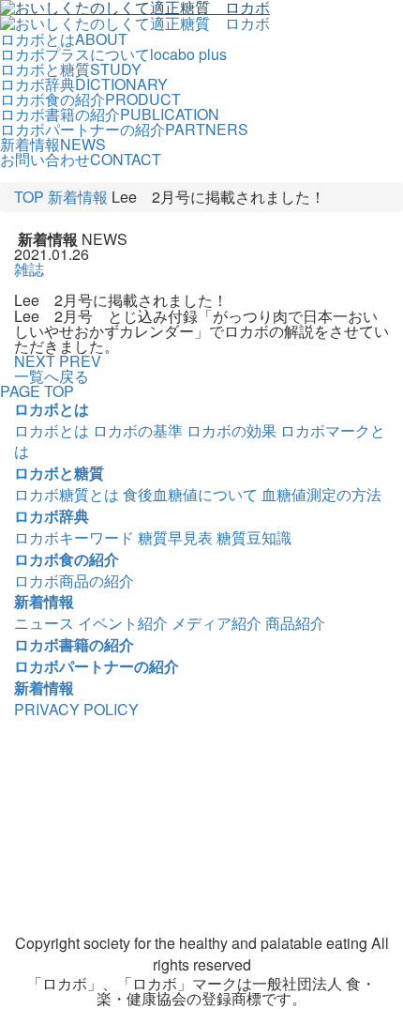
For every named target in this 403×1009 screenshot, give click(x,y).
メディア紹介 (216, 623)
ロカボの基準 (138, 430)
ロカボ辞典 (51, 516)
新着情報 (78, 196)
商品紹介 (295, 623)
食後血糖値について (190, 494)
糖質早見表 (175, 537)
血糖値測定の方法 (321, 494)
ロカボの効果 (231, 430)
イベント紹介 (123, 623)
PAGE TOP (37, 391)
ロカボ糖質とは (66, 494)
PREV (80, 361)
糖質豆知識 (253, 537)
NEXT (34, 361)
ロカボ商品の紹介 (74, 580)
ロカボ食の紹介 (66, 559)
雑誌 (29, 269)
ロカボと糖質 (59, 472)
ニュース (44, 623)
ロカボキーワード (74, 537)
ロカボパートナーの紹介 (96, 666)
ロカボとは (51, 409)
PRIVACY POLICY (76, 709)
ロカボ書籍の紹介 (74, 644)
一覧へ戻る (51, 376)
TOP (29, 196)
